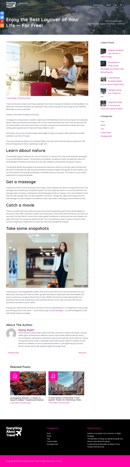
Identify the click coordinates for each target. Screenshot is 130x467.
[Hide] (1, 29)
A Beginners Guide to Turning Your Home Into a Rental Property (111, 105)
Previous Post (12, 353)
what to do (28, 141)
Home (103, 125)
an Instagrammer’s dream (29, 292)
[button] (121, 5)
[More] (2, 25)
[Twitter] (2, 17)
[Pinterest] (2, 21)
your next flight (57, 310)
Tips (102, 129)
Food (102, 121)
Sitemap (59, 461)
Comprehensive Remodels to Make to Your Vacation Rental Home (112, 81)
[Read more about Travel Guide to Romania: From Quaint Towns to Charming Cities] (66, 383)
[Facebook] (2, 13)
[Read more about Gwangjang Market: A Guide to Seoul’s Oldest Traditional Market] (28, 383)
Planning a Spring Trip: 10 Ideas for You (111, 93)
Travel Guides (11, 98)
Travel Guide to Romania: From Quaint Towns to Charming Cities (64, 399)
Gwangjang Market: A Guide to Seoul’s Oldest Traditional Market (27, 399)
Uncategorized (106, 136)
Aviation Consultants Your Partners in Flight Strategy (112, 53)
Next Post (83, 353)
